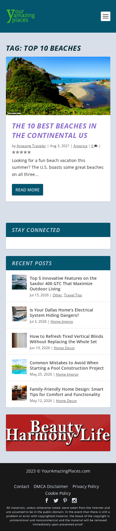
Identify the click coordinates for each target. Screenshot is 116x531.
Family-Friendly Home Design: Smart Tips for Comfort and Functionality (67, 391)
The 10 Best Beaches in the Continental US (54, 130)
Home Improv (62, 321)
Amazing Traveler (31, 145)
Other (57, 295)
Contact (21, 486)
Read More (27, 190)
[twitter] (56, 500)
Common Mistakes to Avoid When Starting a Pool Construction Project (67, 365)
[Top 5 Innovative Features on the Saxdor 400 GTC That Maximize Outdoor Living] (19, 282)
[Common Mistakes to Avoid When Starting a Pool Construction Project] (19, 366)
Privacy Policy (86, 486)
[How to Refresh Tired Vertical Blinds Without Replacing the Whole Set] (19, 340)
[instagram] (74, 500)
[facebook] (46, 500)
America (80, 145)
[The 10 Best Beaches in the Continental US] (58, 86)
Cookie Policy (58, 493)
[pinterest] (65, 500)
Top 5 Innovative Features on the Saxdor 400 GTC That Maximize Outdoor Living (63, 283)
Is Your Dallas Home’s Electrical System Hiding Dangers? (61, 312)
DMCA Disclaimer (51, 486)
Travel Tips (73, 295)
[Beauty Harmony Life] (58, 449)
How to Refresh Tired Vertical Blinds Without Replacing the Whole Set (66, 338)
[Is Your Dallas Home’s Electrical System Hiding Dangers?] (19, 313)
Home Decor (64, 347)
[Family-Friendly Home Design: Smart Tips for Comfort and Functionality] (19, 393)
